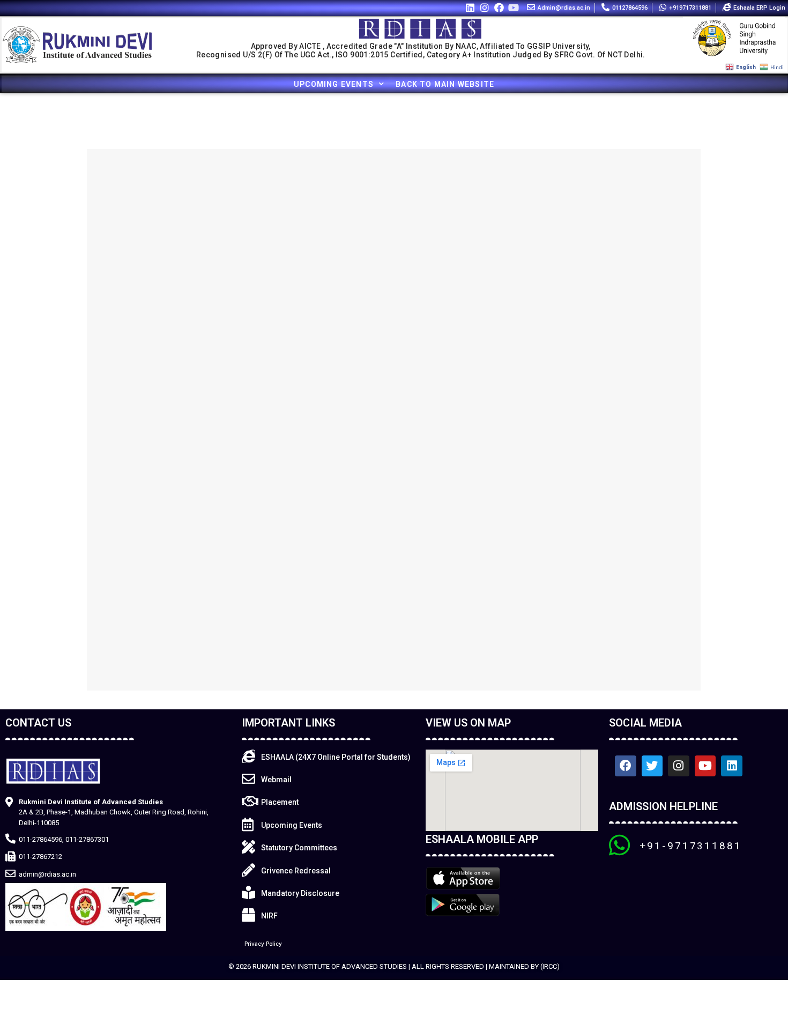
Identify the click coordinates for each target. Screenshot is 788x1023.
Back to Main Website (445, 84)
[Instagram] (484, 7)
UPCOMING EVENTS (334, 84)
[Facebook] (499, 7)
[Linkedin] (470, 7)
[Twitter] (652, 766)
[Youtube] (514, 7)
